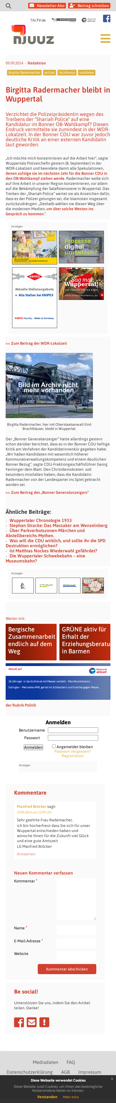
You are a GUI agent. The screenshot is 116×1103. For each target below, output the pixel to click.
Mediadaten (45, 1062)
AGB (65, 1072)
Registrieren (73, 756)
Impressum (89, 1072)
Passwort (32, 738)
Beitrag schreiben (93, 5)
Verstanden (47, 1097)
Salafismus (67, 73)
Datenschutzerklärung (29, 1072)
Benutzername (32, 730)
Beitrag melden (44, 1022)
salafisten (86, 73)
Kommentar (25, 881)
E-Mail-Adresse (28, 940)
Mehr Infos (71, 1097)
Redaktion (37, 63)
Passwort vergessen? (72, 751)
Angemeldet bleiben (75, 747)
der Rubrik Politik (21, 705)
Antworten (26, 854)
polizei (49, 73)
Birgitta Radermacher (24, 73)
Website (21, 953)
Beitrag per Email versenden (32, 1022)
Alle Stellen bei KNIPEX (34, 295)
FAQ (70, 1062)
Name (20, 928)
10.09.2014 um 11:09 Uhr (34, 812)
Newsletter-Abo (50, 5)
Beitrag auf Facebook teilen (19, 1022)
